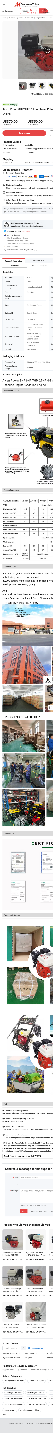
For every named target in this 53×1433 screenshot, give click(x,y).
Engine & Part (40, 18)
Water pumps (30, 1353)
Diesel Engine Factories (36, 1392)
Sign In (6, 249)
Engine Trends (9, 1410)
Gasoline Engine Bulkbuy (29, 1410)
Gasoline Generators (10, 1353)
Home (4, 18)
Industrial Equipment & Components (21, 18)
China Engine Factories (13, 1392)
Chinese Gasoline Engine (37, 1398)
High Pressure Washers (11, 1357)
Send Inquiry (24, 133)
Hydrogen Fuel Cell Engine (14, 1381)
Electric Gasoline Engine (13, 1404)
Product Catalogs (37, 1348)
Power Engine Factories (13, 1398)
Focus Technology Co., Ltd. (31, 1423)
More (4, 1415)
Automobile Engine (36, 1381)
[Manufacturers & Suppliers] (26, 4)
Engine (50, 18)
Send (24, 1211)
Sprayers (28, 1357)
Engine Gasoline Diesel (36, 1404)
